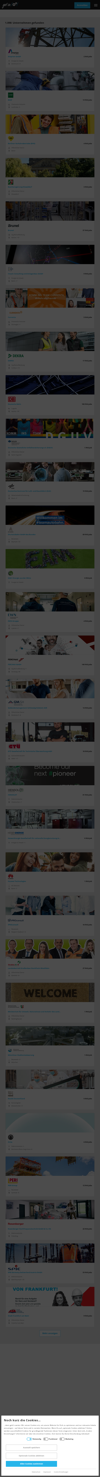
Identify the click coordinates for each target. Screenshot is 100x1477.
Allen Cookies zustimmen (31, 1464)
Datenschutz (36, 1472)
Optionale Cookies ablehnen (31, 1456)
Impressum (47, 1472)
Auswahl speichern (31, 1448)
